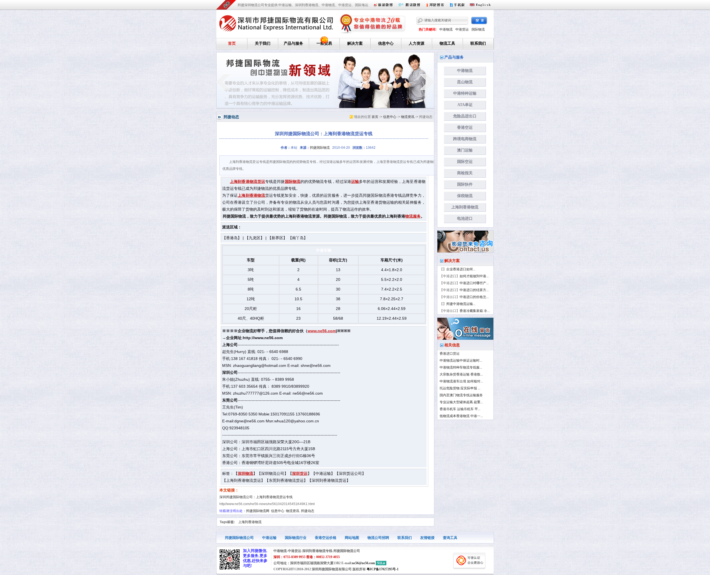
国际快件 (465, 184)
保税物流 (465, 196)
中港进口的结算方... (474, 290)
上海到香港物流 (251, 195)
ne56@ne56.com (363, 563)
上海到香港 (239, 182)
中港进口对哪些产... (474, 283)
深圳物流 (245, 473)
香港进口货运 (450, 353)
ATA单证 (465, 105)
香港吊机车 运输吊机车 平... (460, 409)
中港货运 (462, 29)
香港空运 (465, 127)
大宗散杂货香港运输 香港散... (461, 374)
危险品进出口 (464, 116)
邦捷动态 (307, 511)
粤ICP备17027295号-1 (383, 569)
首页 (232, 43)
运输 (355, 182)
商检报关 (465, 173)
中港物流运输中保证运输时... (461, 360)
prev (223, 81)
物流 (253, 182)
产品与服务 (293, 43)
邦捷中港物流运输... (460, 304)
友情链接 (427, 538)
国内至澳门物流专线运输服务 (461, 395)
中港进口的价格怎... (474, 297)
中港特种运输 (464, 93)
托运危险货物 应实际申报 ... (460, 388)
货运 (261, 182)
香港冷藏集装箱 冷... (475, 311)
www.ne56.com (322, 331)
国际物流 (478, 29)
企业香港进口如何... (460, 269)
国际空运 (465, 162)
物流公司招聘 (378, 538)
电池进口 (465, 218)
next (427, 81)
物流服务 (413, 216)
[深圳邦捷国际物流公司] (276, 22)
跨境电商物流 (464, 139)
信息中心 (386, 43)
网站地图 (352, 538)
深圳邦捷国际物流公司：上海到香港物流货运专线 (256, 497)
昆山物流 (465, 82)
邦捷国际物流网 (257, 511)
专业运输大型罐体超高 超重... (461, 402)
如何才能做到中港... (474, 276)
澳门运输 (465, 150)
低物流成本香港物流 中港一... (461, 416)
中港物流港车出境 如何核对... (461, 381)
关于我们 (262, 43)
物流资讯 (407, 117)
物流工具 (447, 43)
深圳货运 (300, 473)
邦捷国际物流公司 (239, 538)
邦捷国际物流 (320, 148)
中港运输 (269, 538)
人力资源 (416, 43)
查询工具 (450, 538)
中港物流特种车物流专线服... (461, 367)
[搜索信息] (479, 20)
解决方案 (355, 43)
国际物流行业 (295, 538)
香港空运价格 (325, 538)
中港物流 (446, 29)
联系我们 (478, 43)
